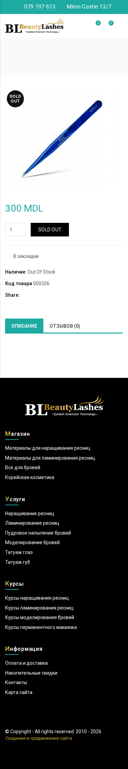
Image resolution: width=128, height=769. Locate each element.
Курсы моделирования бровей (39, 617)
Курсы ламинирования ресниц (39, 608)
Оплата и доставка (26, 663)
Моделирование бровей (32, 542)
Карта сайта (18, 692)
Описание (24, 326)
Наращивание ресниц (29, 513)
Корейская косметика (29, 477)
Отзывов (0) (64, 326)
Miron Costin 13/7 (88, 6)
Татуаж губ (17, 562)
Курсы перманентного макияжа (41, 627)
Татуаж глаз (19, 552)
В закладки (26, 256)
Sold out (49, 229)
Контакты (16, 682)
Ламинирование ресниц (32, 523)
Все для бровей (22, 467)
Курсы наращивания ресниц (37, 598)
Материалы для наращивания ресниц (47, 448)
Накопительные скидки (31, 673)
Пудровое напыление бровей (38, 533)
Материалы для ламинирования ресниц (50, 458)
